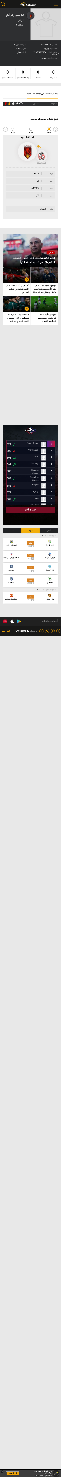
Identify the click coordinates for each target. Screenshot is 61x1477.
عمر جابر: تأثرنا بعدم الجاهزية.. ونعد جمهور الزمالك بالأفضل (46, 317)
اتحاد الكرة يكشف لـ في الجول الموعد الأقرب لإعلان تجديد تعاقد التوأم (34, 260)
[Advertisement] (30, 375)
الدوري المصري (51, 535)
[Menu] (56, 4)
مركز (51, 174)
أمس (48, 530)
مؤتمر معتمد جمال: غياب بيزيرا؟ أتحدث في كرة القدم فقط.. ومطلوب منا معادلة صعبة (44, 289)
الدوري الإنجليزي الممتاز (48, 589)
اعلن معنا (6, 631)
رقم (51, 181)
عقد (51, 209)
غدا (12, 530)
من (51, 188)
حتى (51, 195)
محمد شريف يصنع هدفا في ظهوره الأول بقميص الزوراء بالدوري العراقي (18, 317)
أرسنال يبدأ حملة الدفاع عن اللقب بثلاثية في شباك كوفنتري (17, 288)
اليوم (31, 530)
